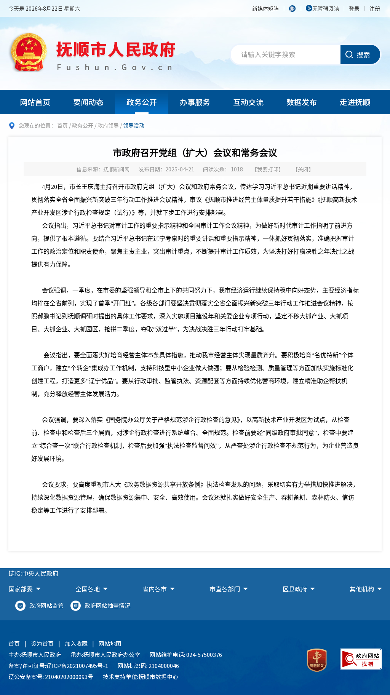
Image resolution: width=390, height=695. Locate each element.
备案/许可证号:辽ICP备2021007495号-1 (58, 665)
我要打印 (267, 169)
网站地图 (110, 643)
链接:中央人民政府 (33, 573)
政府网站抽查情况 (107, 605)
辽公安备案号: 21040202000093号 (50, 677)
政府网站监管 (46, 605)
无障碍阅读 (325, 8)
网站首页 (35, 101)
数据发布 (301, 101)
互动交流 (248, 101)
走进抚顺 (355, 101)
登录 (354, 8)
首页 (62, 125)
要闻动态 (88, 101)
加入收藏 (76, 643)
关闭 (303, 169)
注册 (374, 8)
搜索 (363, 55)
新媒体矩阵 (265, 8)
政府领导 (108, 125)
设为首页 (42, 643)
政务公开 (141, 101)
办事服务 (195, 101)
